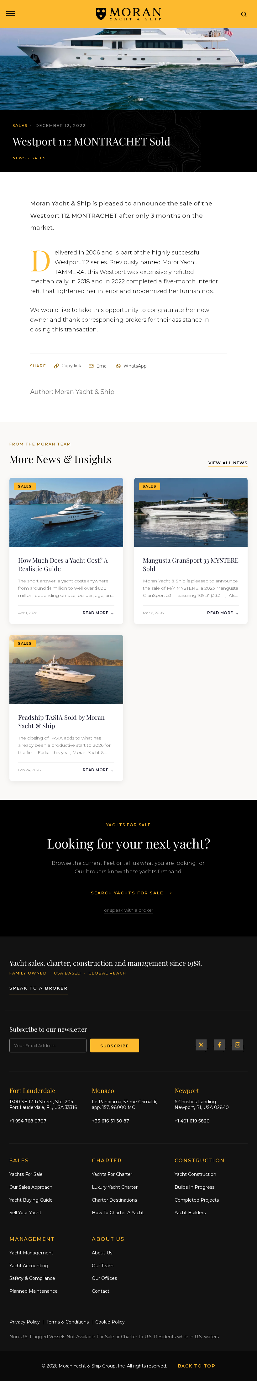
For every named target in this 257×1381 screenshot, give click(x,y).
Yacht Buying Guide (31, 1200)
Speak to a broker (38, 988)
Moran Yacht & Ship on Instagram (237, 1045)
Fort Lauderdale (32, 1090)
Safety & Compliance (32, 1278)
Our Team (102, 1266)
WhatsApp (135, 366)
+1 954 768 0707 (27, 1121)
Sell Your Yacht (25, 1212)
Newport (187, 1090)
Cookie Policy (110, 1322)
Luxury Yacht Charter (115, 1187)
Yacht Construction (195, 1174)
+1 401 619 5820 (192, 1121)
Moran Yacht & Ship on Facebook (219, 1045)
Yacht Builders (190, 1212)
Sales (39, 158)
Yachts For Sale (26, 1174)
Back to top (197, 1366)
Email (102, 366)
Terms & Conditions (67, 1322)
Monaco (103, 1090)
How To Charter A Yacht (118, 1212)
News (19, 158)
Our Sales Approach (30, 1187)
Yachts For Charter (112, 1174)
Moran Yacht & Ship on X (201, 1045)
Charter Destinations (114, 1200)
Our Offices (104, 1278)
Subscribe (114, 1046)
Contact (100, 1291)
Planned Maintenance (33, 1291)
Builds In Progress (194, 1187)
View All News (228, 462)
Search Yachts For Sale (127, 892)
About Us (102, 1253)
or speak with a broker (128, 910)
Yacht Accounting (28, 1266)
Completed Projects (197, 1200)
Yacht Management (31, 1253)
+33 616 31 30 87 (110, 1121)
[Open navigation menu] (10, 14)
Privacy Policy (24, 1322)
